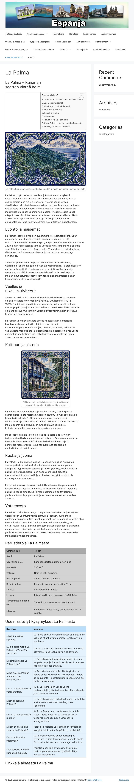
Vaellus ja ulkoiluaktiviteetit (57, 106)
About (31, 57)
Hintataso (73, 34)
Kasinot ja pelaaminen (44, 49)
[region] (34, 765)
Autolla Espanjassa (35, 34)
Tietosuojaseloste (13, 34)
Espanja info (82, 49)
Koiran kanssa (89, 34)
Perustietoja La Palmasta (56, 119)
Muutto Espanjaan (63, 41)
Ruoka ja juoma (51, 113)
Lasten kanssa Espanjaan (16, 49)
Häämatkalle (58, 34)
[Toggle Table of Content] (80, 95)
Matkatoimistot (83, 41)
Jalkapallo (63, 49)
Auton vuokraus (108, 34)
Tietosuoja (124, 780)
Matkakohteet (101, 41)
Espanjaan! (120, 49)
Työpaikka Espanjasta (40, 41)
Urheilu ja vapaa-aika (15, 41)
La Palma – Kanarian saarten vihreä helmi (63, 99)
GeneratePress (95, 780)
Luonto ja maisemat (53, 103)
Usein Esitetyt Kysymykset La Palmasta (63, 123)
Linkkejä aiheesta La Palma (57, 126)
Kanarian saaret (12, 57)
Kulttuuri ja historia (53, 109)
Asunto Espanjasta (101, 49)
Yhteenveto (49, 116)
